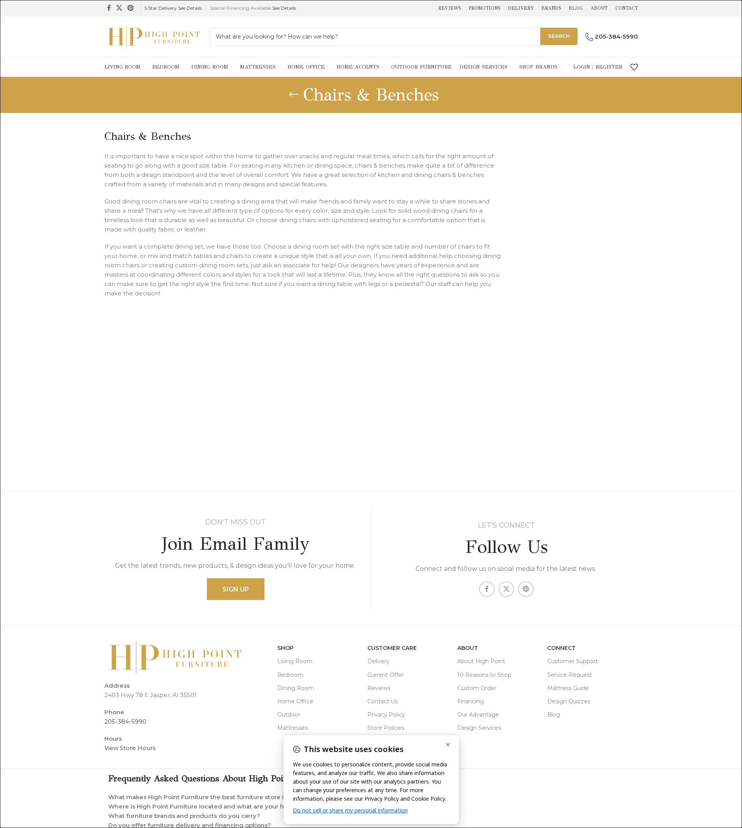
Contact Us (382, 701)
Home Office (295, 701)
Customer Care (392, 647)
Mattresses (292, 727)
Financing (470, 701)
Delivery (378, 661)
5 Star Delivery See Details (173, 8)
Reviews (378, 688)
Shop (285, 647)
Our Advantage (478, 714)
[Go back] (293, 94)
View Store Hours (129, 748)
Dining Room (295, 688)
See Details (284, 8)
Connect (561, 647)
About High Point (481, 661)
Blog (553, 714)
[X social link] (119, 8)
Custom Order (476, 688)
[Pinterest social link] (130, 8)
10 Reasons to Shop (484, 674)
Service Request (569, 674)
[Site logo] (153, 36)
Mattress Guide (568, 688)
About (467, 647)
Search (559, 36)
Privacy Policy (386, 714)
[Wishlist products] (634, 67)
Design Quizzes (568, 701)
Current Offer (385, 674)
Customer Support (572, 661)
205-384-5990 (125, 721)
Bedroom (290, 674)
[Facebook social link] (109, 8)
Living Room (294, 661)
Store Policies (385, 727)
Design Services (479, 727)
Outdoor (288, 714)
